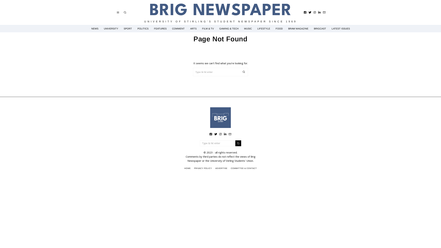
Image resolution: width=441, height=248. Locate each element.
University (111, 28)
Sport (128, 28)
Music (248, 28)
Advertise (221, 168)
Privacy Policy (203, 168)
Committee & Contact (244, 168)
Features (160, 28)
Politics (142, 28)
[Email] (324, 12)
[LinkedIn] (319, 12)
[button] (244, 72)
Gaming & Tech (229, 28)
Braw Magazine (298, 28)
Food (279, 28)
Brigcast (320, 28)
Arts (193, 28)
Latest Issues (341, 28)
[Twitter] (310, 12)
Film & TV (208, 28)
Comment (178, 28)
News (94, 28)
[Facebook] (305, 12)
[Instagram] (315, 12)
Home (187, 168)
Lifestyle (263, 28)
